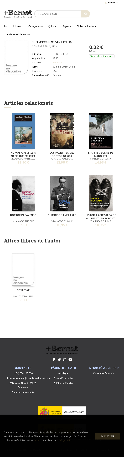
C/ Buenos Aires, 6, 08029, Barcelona (23, 385)
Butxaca (57, 62)
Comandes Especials (103, 373)
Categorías (34, 26)
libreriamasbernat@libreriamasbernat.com (28, 378)
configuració (64, 440)
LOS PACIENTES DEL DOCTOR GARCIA (62, 154)
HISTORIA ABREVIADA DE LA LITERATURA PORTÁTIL (101, 217)
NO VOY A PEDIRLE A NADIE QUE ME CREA (23, 154)
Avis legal (63, 373)
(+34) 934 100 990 (23, 373)
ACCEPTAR (107, 436)
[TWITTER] (59, 359)
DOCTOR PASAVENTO (23, 215)
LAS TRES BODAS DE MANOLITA (100, 154)
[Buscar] (85, 14)
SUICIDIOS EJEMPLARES (62, 215)
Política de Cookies (63, 383)
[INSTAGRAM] (64, 359)
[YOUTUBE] (70, 359)
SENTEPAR (23, 290)
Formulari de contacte (23, 392)
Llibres (17, 26)
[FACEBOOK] (53, 359)
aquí (37, 440)
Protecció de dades (63, 378)
